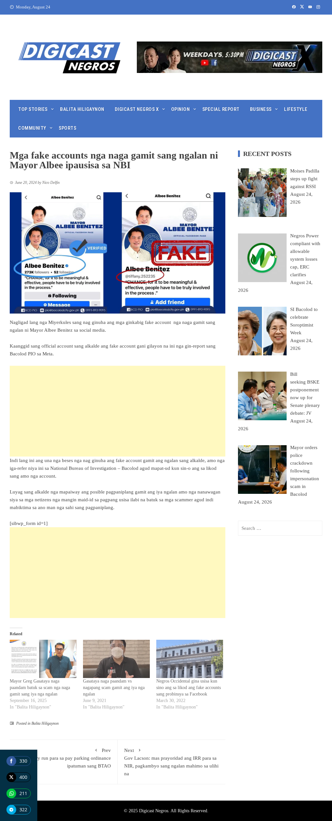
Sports (67, 128)
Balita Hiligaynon (82, 109)
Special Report (221, 109)
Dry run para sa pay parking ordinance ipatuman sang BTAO (71, 758)
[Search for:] (280, 528)
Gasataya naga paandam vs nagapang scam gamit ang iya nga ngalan (114, 687)
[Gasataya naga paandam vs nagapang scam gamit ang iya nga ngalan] (116, 659)
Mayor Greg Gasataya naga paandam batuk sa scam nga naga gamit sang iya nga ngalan (40, 687)
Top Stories (33, 109)
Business (261, 109)
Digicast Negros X (137, 109)
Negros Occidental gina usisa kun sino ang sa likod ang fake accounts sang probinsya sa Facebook (188, 687)
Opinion (180, 109)
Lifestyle (296, 109)
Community (32, 128)
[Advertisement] (117, 411)
